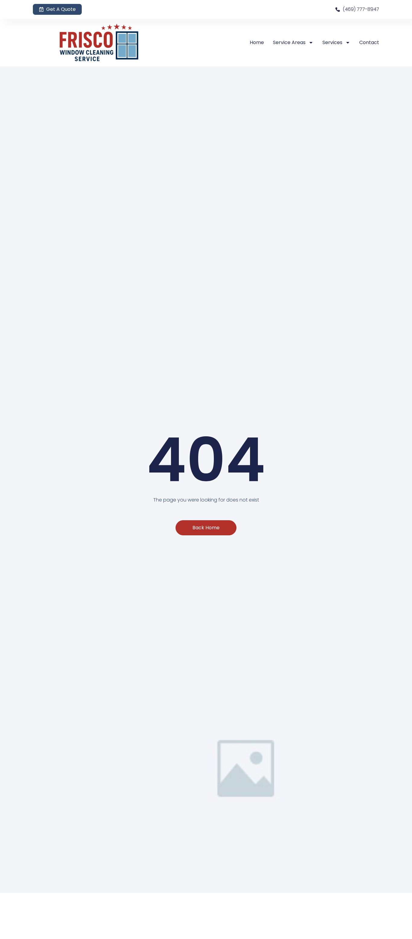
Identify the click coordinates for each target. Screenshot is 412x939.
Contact (369, 42)
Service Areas (289, 42)
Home (257, 42)
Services (332, 42)
